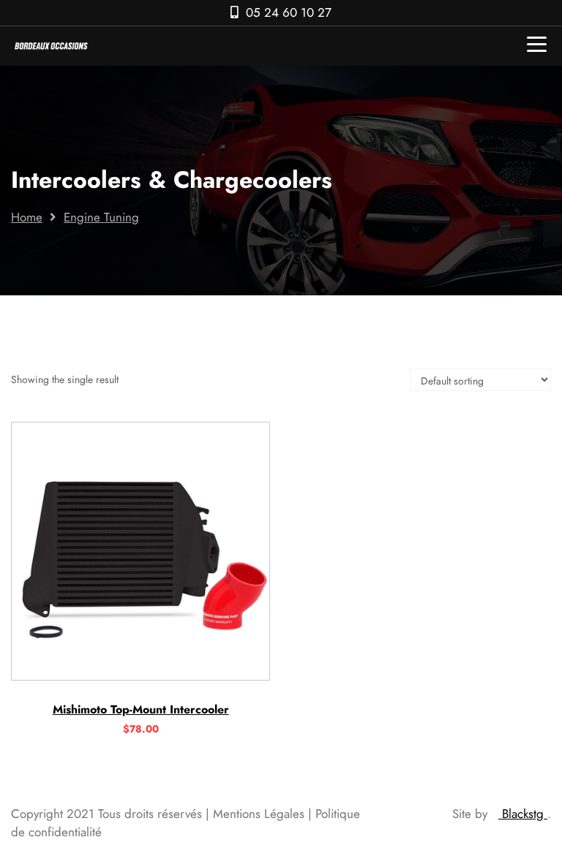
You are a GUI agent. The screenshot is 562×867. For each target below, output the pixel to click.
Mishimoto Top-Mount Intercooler (141, 709)
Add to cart (140, 674)
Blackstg (522, 813)
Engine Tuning (101, 217)
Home (26, 217)
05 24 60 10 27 (288, 12)
